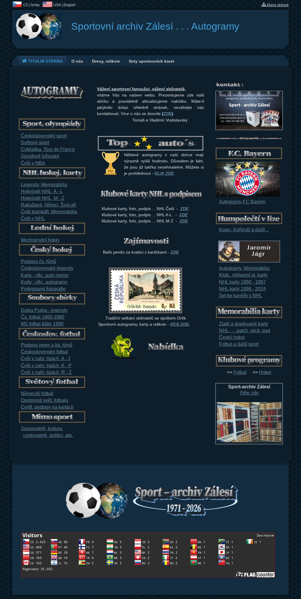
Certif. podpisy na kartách (47, 407)
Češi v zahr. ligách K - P (46, 365)
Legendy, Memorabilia (44, 184)
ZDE (167, 113)
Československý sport (44, 135)
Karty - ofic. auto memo (44, 275)
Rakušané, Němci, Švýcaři (48, 204)
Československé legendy (47, 268)
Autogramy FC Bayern (242, 201)
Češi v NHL (33, 218)
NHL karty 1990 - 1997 (242, 281)
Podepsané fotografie (43, 288)
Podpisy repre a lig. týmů (46, 344)
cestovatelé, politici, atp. (48, 435)
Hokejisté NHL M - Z (42, 198)
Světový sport (35, 142)
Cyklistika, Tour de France (48, 149)
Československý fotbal (44, 351)
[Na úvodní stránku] (38, 38)
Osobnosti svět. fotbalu (44, 400)
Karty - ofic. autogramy (44, 281)
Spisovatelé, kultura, (42, 428)
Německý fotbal (37, 393)
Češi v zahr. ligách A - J (45, 358)
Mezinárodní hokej (40, 239)
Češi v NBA (33, 163)
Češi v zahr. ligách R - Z (46, 372)
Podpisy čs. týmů (38, 261)
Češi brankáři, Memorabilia (49, 211)
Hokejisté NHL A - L (42, 191)
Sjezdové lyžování (40, 156)
